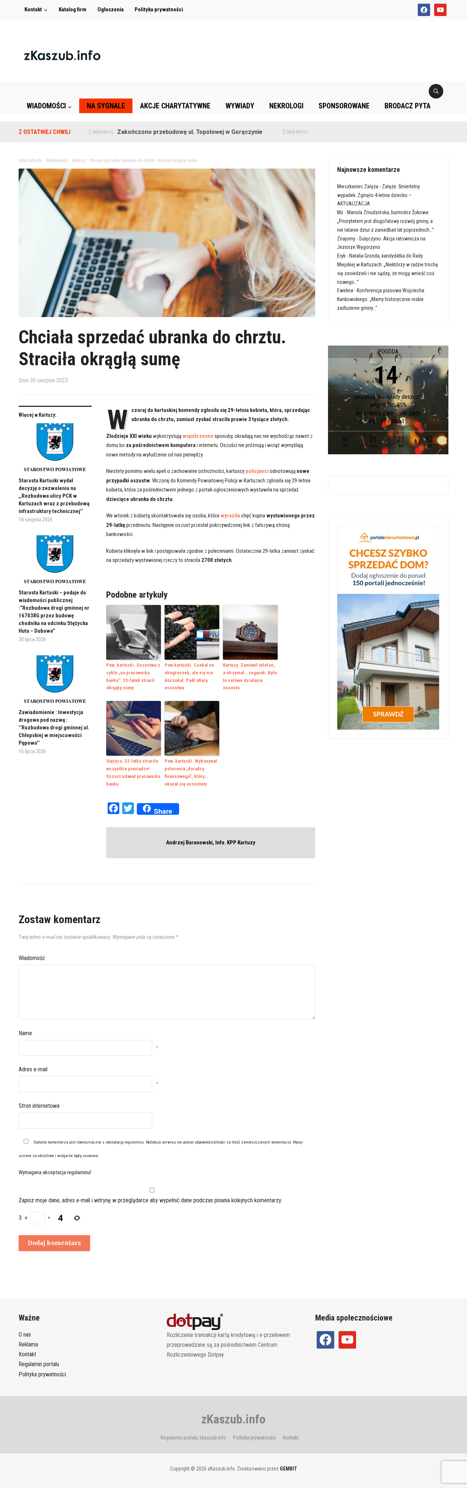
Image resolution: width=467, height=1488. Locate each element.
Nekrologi (286, 105)
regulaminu (134, 1142)
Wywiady (239, 105)
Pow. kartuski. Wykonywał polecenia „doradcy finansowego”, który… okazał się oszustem (191, 772)
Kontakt (33, 9)
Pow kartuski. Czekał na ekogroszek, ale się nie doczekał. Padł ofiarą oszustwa (189, 676)
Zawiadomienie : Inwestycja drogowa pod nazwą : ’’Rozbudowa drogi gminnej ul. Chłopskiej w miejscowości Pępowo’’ (54, 727)
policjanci (257, 471)
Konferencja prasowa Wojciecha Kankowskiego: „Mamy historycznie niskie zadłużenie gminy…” (380, 299)
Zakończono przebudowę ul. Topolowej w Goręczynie (162, 131)
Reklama (28, 1344)
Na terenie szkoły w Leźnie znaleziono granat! (346, 131)
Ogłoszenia (110, 9)
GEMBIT (288, 1469)
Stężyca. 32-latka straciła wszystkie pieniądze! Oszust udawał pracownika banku (133, 772)
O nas (25, 1334)
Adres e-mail (33, 1069)
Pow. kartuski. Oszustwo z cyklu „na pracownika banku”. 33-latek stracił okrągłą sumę (133, 676)
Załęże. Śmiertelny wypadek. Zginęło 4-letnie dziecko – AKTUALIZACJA (378, 195)
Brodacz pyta (408, 105)
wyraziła (230, 515)
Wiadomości (46, 105)
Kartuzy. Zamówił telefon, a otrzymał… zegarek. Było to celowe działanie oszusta (250, 676)
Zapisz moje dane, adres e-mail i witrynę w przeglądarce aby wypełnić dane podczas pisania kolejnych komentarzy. (150, 1200)
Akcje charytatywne (175, 105)
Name (25, 1033)
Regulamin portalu (39, 1364)
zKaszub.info (233, 1419)
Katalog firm (72, 9)
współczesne (197, 436)
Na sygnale (106, 105)
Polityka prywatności (159, 9)
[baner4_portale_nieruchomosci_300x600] (388, 627)
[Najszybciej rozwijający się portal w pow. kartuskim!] (62, 55)
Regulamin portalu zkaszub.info (193, 1438)
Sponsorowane (344, 105)
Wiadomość (32, 958)
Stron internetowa (39, 1105)
